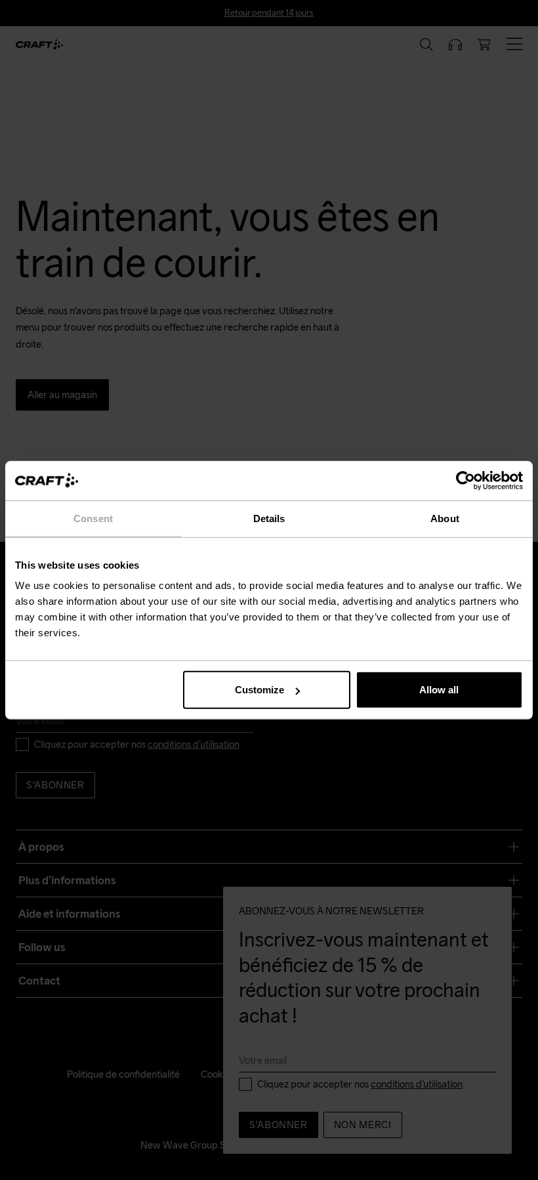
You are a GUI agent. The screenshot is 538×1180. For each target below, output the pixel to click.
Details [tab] (269, 517)
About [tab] (444, 517)
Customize (259, 689)
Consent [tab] (93, 517)
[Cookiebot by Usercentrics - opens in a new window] (465, 480)
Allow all (439, 689)
